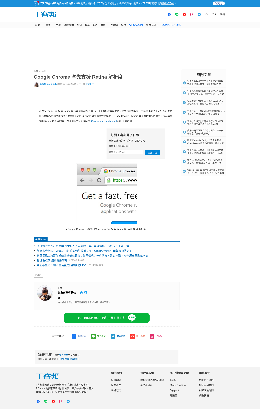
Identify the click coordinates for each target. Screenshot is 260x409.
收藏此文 (90, 84)
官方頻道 (121, 336)
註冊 (222, 14)
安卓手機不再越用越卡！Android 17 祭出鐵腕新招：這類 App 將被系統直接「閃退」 (205, 104)
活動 (103, 25)
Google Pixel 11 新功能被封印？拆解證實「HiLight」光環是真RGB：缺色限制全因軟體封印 (205, 173)
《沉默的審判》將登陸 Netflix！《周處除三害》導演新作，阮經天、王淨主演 (83, 245)
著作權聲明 (146, 385)
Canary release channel (104, 121)
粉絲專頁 (82, 336)
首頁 (36, 71)
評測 (79, 25)
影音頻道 (140, 336)
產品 (48, 25)
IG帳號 (159, 336)
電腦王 (173, 395)
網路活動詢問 (206, 390)
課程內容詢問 (206, 385)
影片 (95, 25)
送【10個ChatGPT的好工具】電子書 (101, 317)
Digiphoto (175, 390)
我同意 (219, 3)
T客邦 (173, 380)
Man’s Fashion (178, 385)
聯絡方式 (116, 390)
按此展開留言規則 (69, 359)
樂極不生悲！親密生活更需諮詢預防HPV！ (62, 265)
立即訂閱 (152, 152)
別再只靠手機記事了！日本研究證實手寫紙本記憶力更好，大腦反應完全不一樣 (205, 84)
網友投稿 (204, 395)
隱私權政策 (168, 3)
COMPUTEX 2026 (171, 25)
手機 (58, 25)
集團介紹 (116, 380)
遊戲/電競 (69, 25)
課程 (123, 25)
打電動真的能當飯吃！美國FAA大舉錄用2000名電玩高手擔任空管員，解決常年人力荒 (205, 94)
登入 (214, 14)
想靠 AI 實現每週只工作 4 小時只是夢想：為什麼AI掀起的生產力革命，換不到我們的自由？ (205, 163)
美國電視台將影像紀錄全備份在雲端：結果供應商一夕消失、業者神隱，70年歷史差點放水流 (92, 255)
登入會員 (63, 355)
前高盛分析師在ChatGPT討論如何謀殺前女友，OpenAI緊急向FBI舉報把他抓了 (84, 250)
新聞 (37, 25)
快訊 (44, 71)
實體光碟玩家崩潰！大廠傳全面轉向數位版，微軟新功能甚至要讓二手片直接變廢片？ (205, 153)
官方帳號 (101, 336)
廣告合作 (116, 385)
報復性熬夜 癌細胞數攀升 (52, 260)
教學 (87, 25)
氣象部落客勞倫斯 (48, 84)
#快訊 (38, 275)
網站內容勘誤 (206, 380)
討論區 (114, 25)
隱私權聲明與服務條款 (152, 380)
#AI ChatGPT (136, 25)
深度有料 (151, 25)
